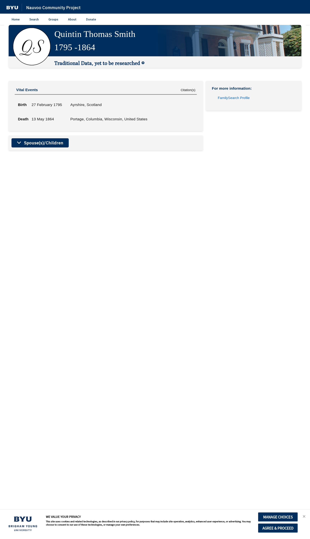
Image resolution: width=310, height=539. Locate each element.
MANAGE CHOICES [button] (278, 516)
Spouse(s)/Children (43, 143)
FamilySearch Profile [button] (234, 98)
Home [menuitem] (16, 19)
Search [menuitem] (34, 19)
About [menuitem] (72, 19)
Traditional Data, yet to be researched (97, 63)
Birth (22, 105)
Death (23, 119)
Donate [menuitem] (91, 19)
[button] (12, 7)
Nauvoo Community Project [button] (53, 7)
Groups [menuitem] (53, 19)
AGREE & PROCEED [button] (277, 528)
